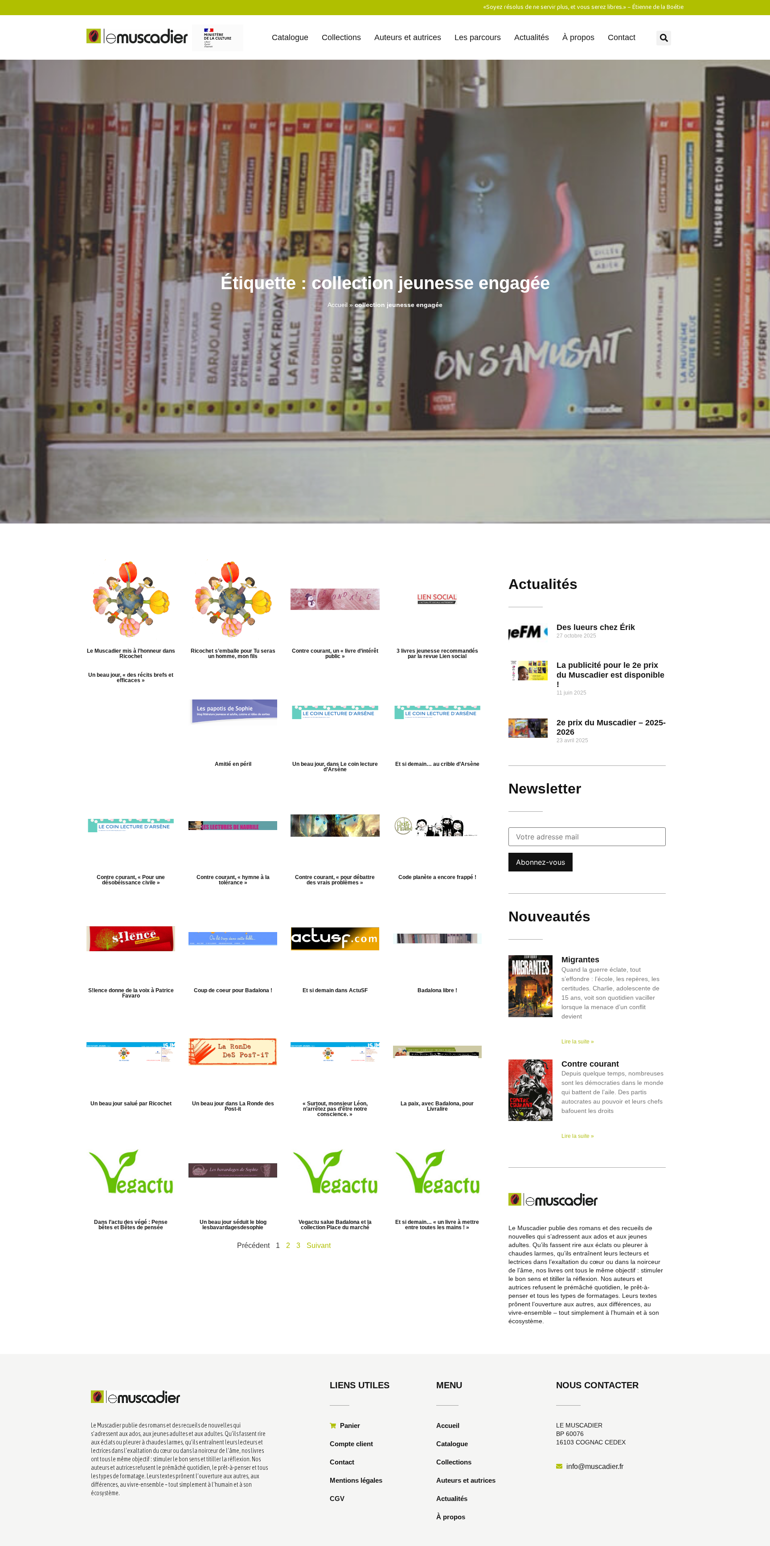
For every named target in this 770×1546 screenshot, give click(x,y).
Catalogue (290, 37)
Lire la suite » (577, 1042)
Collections (341, 37)
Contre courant (590, 1063)
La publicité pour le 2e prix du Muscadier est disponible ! (610, 675)
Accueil (338, 304)
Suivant (319, 1245)
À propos (578, 37)
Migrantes (580, 959)
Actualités (531, 37)
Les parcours (478, 37)
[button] (663, 38)
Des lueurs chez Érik (596, 627)
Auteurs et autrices (407, 37)
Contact (621, 37)
